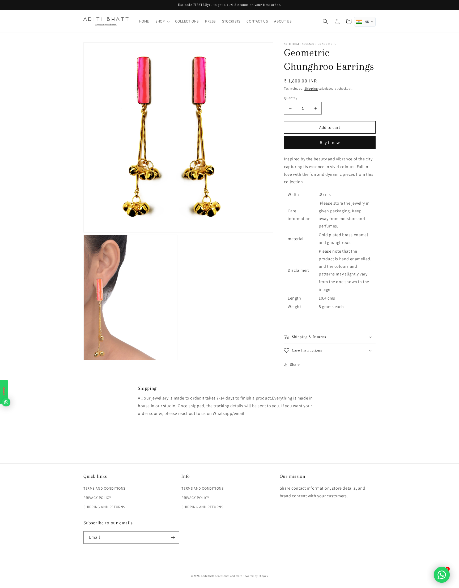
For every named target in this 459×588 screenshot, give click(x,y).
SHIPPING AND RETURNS (104, 506)
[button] (162, 21)
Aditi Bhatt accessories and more (221, 576)
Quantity (290, 98)
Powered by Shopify (255, 576)
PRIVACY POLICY (97, 497)
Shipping (311, 88)
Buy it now (330, 142)
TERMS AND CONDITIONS (104, 488)
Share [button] (295, 364)
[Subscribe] (173, 537)
